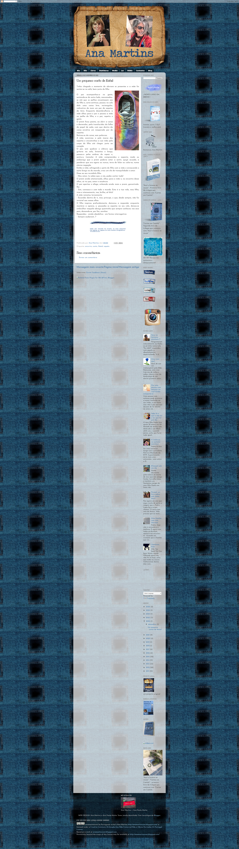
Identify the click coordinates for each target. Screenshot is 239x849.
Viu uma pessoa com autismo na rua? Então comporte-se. (152, 389)
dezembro (152, 624)
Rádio (129, 70)
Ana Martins (94, 243)
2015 (148, 657)
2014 (148, 660)
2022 (148, 621)
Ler (122, 70)
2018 (148, 646)
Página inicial (111, 267)
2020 (148, 638)
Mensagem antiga (129, 267)
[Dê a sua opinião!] (116, 243)
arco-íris (88, 246)
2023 (148, 618)
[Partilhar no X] (118, 243)
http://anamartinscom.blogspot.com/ (142, 824)
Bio (78, 70)
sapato (106, 246)
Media (114, 70)
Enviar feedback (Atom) (96, 272)
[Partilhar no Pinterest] (122, 243)
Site (85, 70)
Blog (150, 70)
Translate (151, 598)
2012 (148, 667)
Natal (100, 246)
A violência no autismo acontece (155, 442)
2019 (148, 642)
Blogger (157, 815)
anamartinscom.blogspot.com (105, 832)
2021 (148, 635)
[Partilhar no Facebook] (120, 243)
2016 (148, 653)
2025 (148, 610)
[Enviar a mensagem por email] (115, 243)
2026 (148, 607)
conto (95, 246)
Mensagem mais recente (90, 267)
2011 (148, 671)
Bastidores (104, 70)
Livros (93, 70)
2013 (148, 664)
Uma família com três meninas (156, 520)
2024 (148, 614)
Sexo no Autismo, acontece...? (155, 337)
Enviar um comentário (88, 257)
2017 (148, 649)
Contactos (140, 70)
